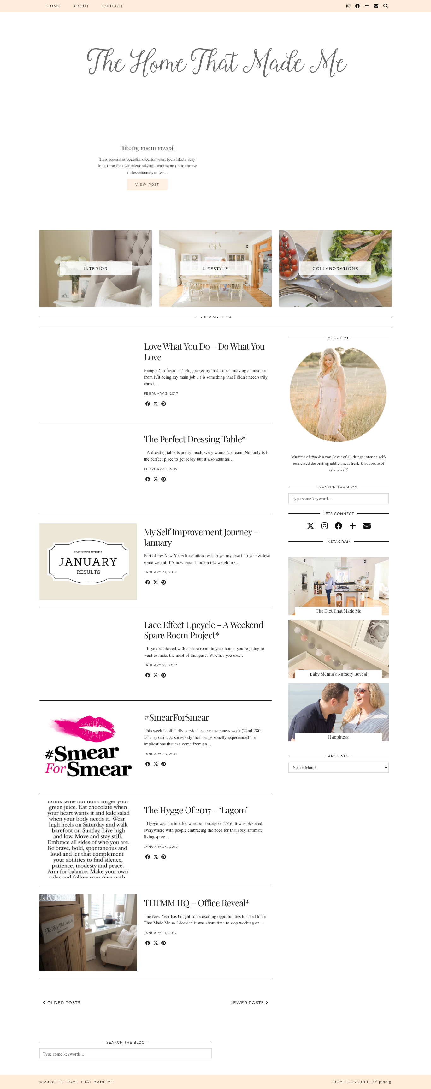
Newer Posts (247, 1002)
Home (54, 6)
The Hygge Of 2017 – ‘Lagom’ (196, 810)
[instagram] (324, 526)
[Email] (376, 6)
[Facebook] (357, 6)
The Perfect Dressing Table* (195, 439)
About (81, 6)
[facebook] (338, 526)
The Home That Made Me (85, 1082)
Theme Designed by (361, 1082)
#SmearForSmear (176, 717)
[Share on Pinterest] (164, 403)
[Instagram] (348, 6)
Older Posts (63, 1002)
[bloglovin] (352, 526)
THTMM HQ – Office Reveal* (197, 902)
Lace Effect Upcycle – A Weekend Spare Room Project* (203, 630)
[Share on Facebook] (148, 403)
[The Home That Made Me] (215, 51)
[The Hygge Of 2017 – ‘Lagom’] (88, 839)
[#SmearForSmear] (88, 747)
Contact (112, 6)
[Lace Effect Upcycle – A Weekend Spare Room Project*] (88, 654)
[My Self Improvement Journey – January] (88, 561)
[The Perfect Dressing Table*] (88, 468)
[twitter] (310, 526)
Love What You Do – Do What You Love (204, 351)
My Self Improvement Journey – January (201, 537)
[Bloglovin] (367, 6)
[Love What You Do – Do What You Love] (88, 376)
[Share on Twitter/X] (156, 403)
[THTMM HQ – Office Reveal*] (88, 932)
